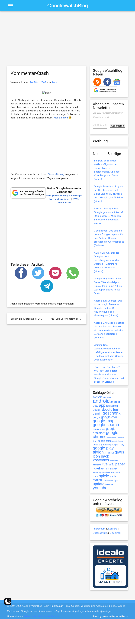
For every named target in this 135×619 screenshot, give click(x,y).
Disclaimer (115, 532)
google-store (99, 429)
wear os (109, 484)
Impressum (99, 528)
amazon (107, 397)
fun (115, 409)
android (101, 401)
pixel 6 (104, 469)
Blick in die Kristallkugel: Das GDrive (31, 318)
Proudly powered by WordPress (110, 616)
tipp (116, 480)
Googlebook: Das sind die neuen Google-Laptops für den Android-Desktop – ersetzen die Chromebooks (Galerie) (109, 238)
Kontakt (112, 528)
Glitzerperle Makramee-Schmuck (42, 616)
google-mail (109, 417)
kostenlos (101, 460)
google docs (112, 437)
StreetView (108, 480)
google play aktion (103, 450)
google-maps (105, 421)
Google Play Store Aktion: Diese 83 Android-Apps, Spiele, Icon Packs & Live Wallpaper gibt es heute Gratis (108, 286)
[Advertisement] (67, 40)
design (97, 409)
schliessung (108, 472)
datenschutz (112, 406)
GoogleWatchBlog (67, 5)
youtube (100, 488)
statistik (98, 480)
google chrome (105, 434)
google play (116, 444)
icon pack (101, 456)
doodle (107, 409)
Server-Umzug (56, 174)
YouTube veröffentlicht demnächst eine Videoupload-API (81, 318)
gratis (119, 452)
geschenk (112, 413)
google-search (106, 425)
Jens (54, 82)
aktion (97, 397)
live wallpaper (113, 464)
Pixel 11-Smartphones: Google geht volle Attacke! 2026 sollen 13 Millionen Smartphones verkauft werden (108, 216)
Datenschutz (100, 532)
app (102, 405)
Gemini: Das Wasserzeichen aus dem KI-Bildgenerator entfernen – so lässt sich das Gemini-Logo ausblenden (109, 352)
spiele (104, 476)
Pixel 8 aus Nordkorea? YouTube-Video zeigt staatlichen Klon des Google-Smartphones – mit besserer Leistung (109, 374)
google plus (109, 453)
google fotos (105, 440)
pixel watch (112, 469)
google (96, 417)
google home (117, 441)
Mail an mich (61, 117)
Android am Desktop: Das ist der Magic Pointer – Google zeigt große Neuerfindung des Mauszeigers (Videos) (108, 308)
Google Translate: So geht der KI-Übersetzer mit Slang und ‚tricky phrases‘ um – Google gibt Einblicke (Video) (109, 194)
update (98, 484)
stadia (113, 476)
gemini (97, 413)
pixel (96, 468)
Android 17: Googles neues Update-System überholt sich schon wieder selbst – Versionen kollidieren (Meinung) (109, 330)
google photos (101, 444)
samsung (97, 472)
